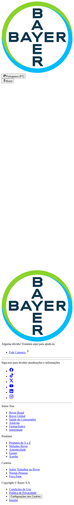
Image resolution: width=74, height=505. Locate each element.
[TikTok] (11, 376)
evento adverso (42, 247)
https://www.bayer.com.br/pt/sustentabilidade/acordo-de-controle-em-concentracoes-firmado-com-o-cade (35, 269)
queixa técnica (10, 250)
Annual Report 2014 (17, 129)
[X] (11, 381)
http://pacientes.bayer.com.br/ (45, 261)
